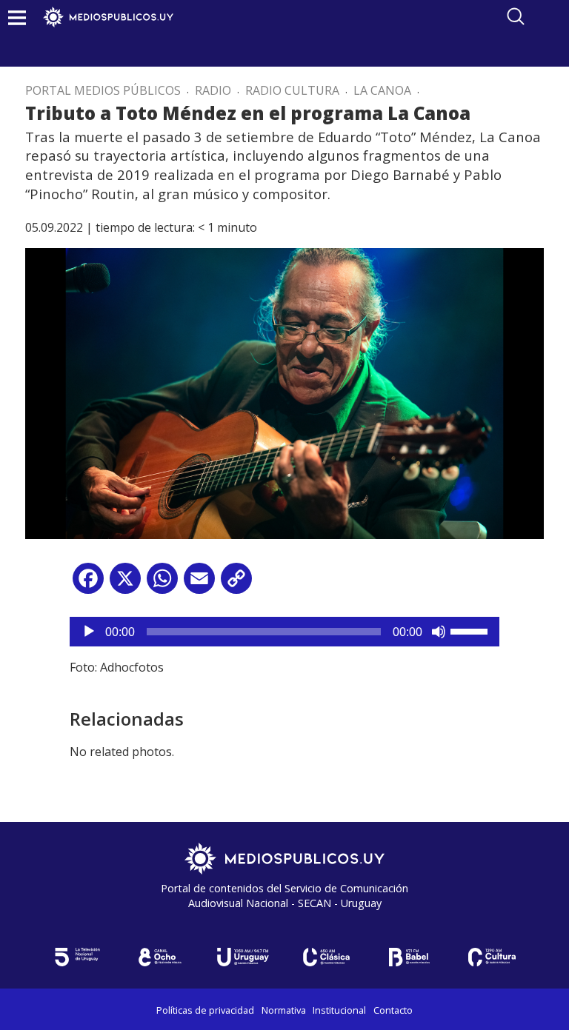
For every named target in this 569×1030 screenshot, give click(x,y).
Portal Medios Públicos (103, 90)
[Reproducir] (88, 631)
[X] (125, 584)
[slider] (471, 630)
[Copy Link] (236, 584)
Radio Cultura (292, 90)
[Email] (199, 584)
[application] (284, 631)
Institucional (339, 1010)
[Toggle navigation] (17, 17)
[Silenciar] (438, 631)
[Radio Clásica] (326, 957)
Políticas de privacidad (205, 1010)
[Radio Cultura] (492, 957)
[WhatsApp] (162, 584)
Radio (213, 90)
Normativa (284, 1010)
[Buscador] (516, 16)
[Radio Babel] (409, 957)
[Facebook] (88, 584)
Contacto (393, 1010)
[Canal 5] (77, 957)
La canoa (382, 90)
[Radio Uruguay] (243, 957)
